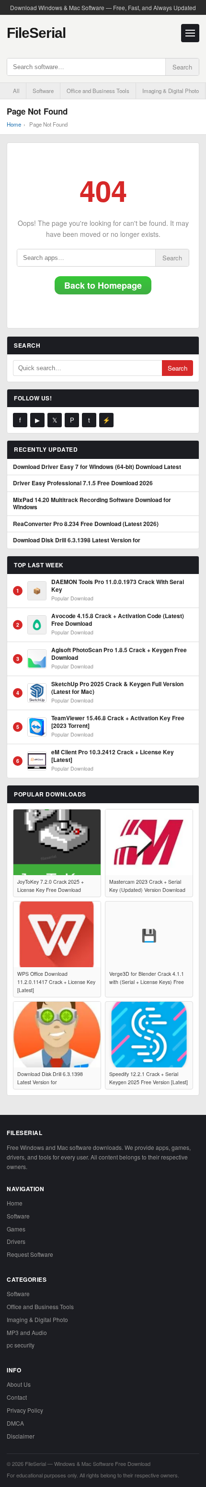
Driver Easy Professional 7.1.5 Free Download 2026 (83, 483)
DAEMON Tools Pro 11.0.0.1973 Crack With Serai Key (117, 585)
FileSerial (36, 33)
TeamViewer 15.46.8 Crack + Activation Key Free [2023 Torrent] (117, 721)
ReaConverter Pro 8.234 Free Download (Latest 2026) (86, 524)
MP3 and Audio (27, 1332)
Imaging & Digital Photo (170, 90)
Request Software (30, 1254)
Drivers (16, 1241)
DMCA (15, 1423)
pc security (20, 1345)
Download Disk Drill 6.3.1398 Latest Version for (76, 540)
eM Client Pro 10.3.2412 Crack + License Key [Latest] (112, 756)
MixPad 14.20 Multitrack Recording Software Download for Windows (92, 503)
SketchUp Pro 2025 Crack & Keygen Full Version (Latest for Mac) (117, 687)
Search (182, 66)
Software (43, 90)
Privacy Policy (25, 1410)
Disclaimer (20, 1436)
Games (16, 1229)
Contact (17, 1397)
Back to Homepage (103, 285)
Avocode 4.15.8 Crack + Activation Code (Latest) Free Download (117, 619)
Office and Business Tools (98, 90)
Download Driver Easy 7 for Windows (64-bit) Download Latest (97, 467)
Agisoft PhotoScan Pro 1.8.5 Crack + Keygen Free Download (119, 653)
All (16, 90)
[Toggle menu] (190, 33)
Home (14, 124)
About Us (19, 1384)
